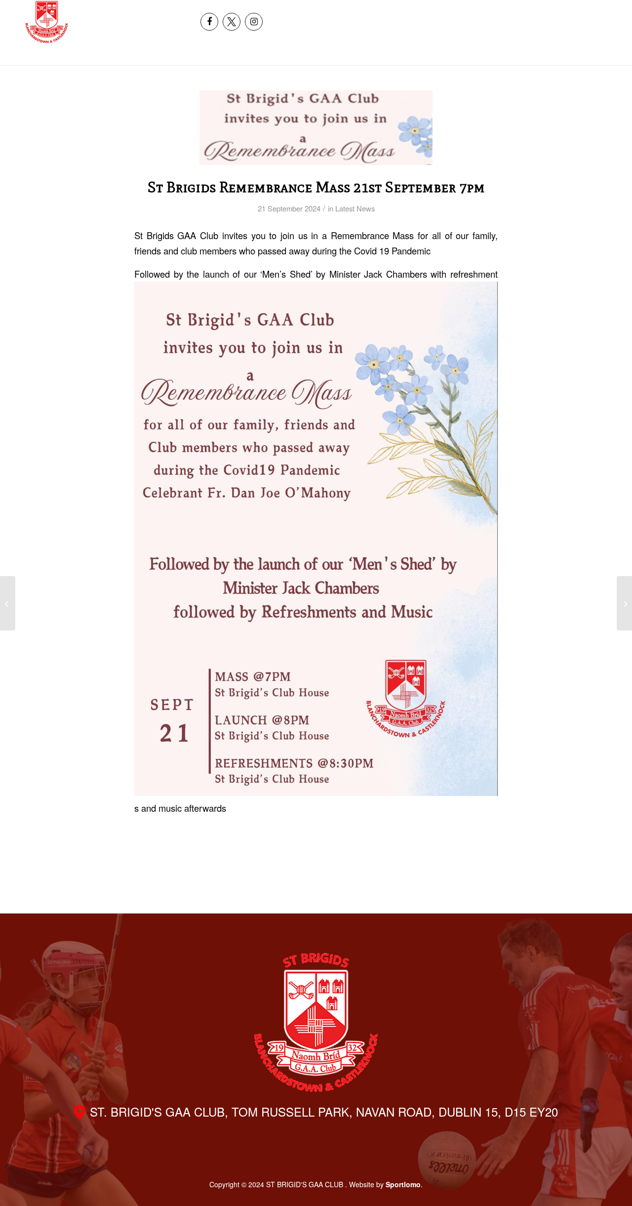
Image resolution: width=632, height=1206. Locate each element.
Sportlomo (403, 1184)
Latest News (355, 208)
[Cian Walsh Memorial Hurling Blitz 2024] (624, 603)
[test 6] (316, 127)
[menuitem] (556, 11)
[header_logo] (47, 21)
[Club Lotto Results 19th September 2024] (7, 603)
